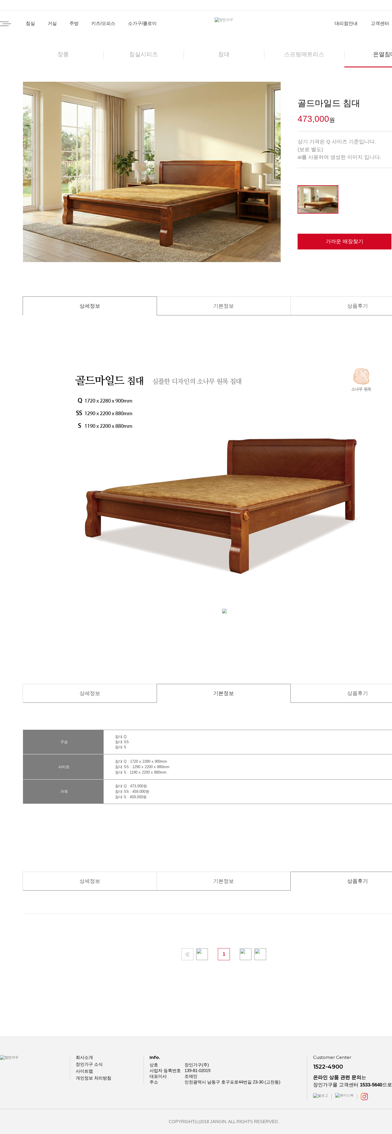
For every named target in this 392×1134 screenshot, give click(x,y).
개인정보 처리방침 (93, 1078)
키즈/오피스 (103, 23)
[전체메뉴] (5, 24)
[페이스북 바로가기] (344, 1095)
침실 (30, 23)
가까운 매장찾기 (344, 241)
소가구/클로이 (142, 23)
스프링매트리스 (304, 54)
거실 (52, 23)
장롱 (63, 54)
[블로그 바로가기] (320, 1095)
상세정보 (89, 306)
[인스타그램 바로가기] (364, 1096)
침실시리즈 (143, 54)
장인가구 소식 (89, 1064)
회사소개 (84, 1057)
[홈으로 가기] (224, 20)
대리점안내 (346, 23)
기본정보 (223, 306)
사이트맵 (84, 1071)
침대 (224, 54)
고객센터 (380, 23)
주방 (74, 23)
